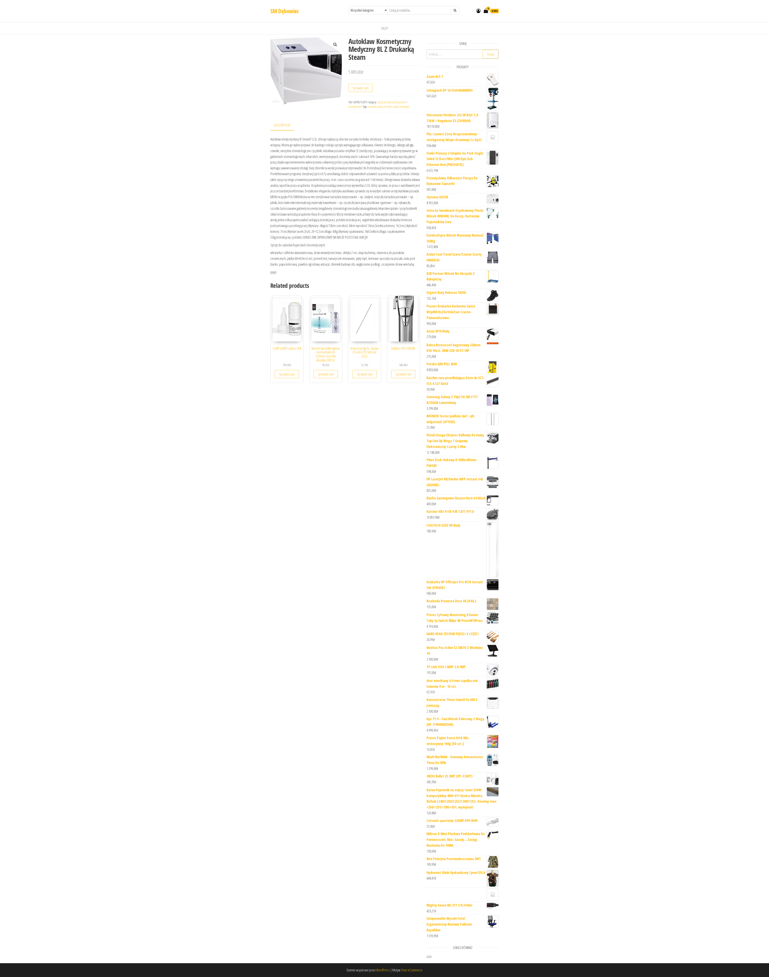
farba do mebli (385, 106)
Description (282, 125)
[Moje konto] (478, 11)
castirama (372, 106)
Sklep (384, 28)
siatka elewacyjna (401, 106)
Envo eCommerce (412, 970)
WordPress (383, 970)
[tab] (285, 125)
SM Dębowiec (284, 11)
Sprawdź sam (360, 87)
